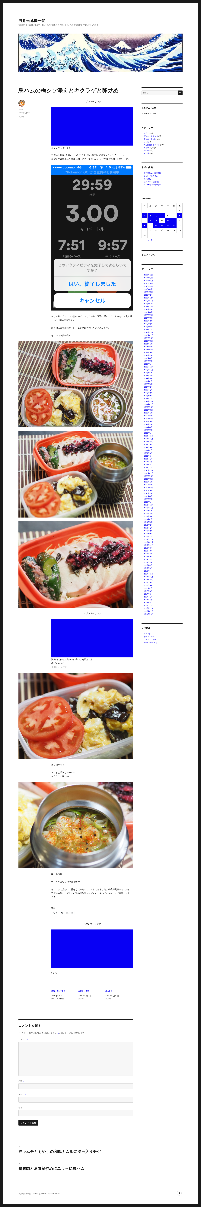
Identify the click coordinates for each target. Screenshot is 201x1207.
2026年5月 (148, 283)
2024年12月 (149, 332)
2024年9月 (148, 341)
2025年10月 (149, 303)
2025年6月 (148, 315)
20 (168, 225)
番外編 (146, 150)
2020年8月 (148, 482)
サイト (21, 1108)
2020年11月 (148, 473)
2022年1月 (148, 433)
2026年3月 (148, 289)
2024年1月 (148, 364)
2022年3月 (148, 427)
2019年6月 (148, 522)
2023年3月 (148, 393)
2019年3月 (148, 531)
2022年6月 (148, 418)
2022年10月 (149, 407)
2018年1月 (148, 571)
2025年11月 (148, 301)
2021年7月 (148, 450)
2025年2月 (148, 326)
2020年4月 (148, 493)
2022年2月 (148, 430)
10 (150, 220)
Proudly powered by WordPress (46, 1193)
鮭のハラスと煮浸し (152, 182)
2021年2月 (148, 464)
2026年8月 (148, 275)
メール (22, 1094)
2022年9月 (148, 410)
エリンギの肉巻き (151, 176)
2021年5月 (148, 456)
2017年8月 (148, 585)
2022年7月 (148, 416)
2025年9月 (148, 306)
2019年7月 (148, 519)
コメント (23, 1039)
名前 (21, 1081)
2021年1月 (148, 467)
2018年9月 (148, 548)
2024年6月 (148, 349)
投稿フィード (149, 637)
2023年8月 (148, 378)
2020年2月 (148, 499)
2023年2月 (148, 395)
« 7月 (150, 240)
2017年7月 (148, 588)
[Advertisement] (93, 126)
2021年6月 (148, 453)
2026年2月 (148, 292)
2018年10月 (148, 545)
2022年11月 (148, 404)
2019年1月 (148, 536)
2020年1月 (148, 502)
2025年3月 (148, 324)
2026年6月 (148, 280)
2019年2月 (148, 533)
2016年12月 (148, 608)
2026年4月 (148, 286)
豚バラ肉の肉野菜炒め (152, 184)
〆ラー (146, 133)
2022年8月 (148, 413)
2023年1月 (148, 398)
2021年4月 (148, 459)
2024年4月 (148, 355)
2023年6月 (148, 384)
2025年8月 (148, 309)
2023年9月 (148, 375)
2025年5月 (148, 318)
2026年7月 (148, 278)
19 (162, 225)
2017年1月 (148, 605)
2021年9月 (148, 444)
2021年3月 (148, 462)
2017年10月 (148, 579)
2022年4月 (148, 424)
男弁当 (21, 116)
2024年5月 (148, 352)
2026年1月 (148, 295)
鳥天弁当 (109, 991)
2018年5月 (148, 559)
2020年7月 (148, 485)
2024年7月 (148, 347)
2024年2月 (148, 361)
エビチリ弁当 (83, 991)
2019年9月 (148, 513)
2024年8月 (148, 344)
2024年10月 (149, 338)
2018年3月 (148, 565)
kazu (20, 109)
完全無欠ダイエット (152, 145)
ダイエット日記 (150, 139)
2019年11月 (148, 508)
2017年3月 (148, 600)
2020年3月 (148, 496)
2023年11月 (148, 370)
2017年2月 (148, 602)
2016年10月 (148, 614)
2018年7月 (148, 554)
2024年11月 (148, 335)
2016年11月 (148, 611)
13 (168, 220)
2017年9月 (148, 582)
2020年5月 (148, 490)
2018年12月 (148, 539)
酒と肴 (146, 153)
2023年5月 (148, 387)
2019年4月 (148, 528)
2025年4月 (148, 321)
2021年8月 (148, 447)
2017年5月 (148, 594)
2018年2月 (148, 568)
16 (144, 225)
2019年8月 (148, 516)
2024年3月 (148, 358)
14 (174, 220)
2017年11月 (148, 577)
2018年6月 (148, 556)
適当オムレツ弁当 (58, 991)
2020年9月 (148, 479)
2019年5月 (148, 525)
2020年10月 (149, 476)
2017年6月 (148, 591)
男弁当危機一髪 (31, 20)
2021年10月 (148, 441)
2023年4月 (148, 390)
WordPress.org (150, 642)
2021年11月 (148, 439)
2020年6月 (148, 487)
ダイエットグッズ (151, 136)
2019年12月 (148, 505)
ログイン (147, 634)
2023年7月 (148, 381)
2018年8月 (148, 551)
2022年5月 (148, 421)
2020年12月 (149, 470)
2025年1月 (148, 329)
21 (174, 225)
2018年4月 (148, 562)
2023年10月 (148, 372)
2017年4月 (148, 597)
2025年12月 (149, 298)
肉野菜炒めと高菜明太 (152, 173)
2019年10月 (148, 510)
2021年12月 (148, 436)
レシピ (146, 142)
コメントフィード (151, 639)
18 (156, 225)
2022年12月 (149, 401)
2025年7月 (148, 312)
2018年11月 (148, 542)
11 (156, 220)
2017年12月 (148, 574)
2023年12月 (148, 367)
